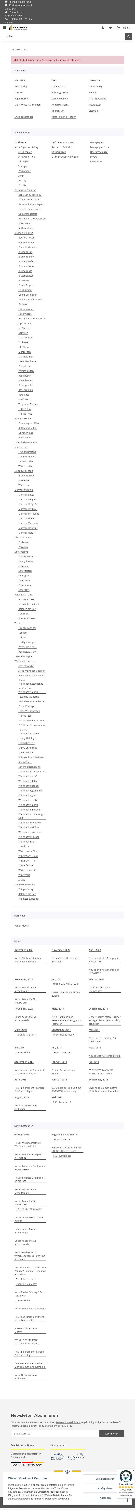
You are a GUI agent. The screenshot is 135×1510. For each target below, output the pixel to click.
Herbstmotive (25, 461)
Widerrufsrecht (60, 104)
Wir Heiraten (25, 485)
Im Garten (23, 328)
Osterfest (23, 566)
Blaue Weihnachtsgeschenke (30, 682)
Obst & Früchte (22, 537)
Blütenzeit (24, 280)
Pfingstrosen (25, 366)
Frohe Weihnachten (29, 710)
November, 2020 (23, 1008)
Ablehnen (105, 1497)
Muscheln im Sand (28, 604)
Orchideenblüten (27, 361)
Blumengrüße (26, 261)
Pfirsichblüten (26, 370)
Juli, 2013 (94, 1061)
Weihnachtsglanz (27, 795)
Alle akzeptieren (105, 1478)
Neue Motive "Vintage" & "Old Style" (102, 1039)
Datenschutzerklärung (68, 1422)
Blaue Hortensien (28, 247)
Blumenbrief (25, 251)
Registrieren (21, 98)
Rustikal (22, 185)
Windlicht (23, 846)
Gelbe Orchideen (27, 294)
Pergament (24, 171)
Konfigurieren (105, 1488)
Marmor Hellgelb (27, 499)
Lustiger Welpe (26, 642)
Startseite (19, 80)
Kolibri (22, 637)
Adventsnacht (26, 666)
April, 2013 (20, 1079)
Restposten (96, 161)
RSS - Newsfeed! (62, 1102)
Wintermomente (27, 870)
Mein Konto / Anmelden (27, 104)
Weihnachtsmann (28, 804)
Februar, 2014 (59, 1061)
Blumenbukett (26, 256)
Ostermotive (21, 551)
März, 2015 (95, 1047)
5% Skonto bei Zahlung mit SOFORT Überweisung (66, 1089)
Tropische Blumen (28, 404)
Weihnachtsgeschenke (30, 790)
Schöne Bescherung (29, 766)
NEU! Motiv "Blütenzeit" (66, 984)
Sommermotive (26, 456)
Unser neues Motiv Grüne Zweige (66, 994)
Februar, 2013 (59, 1079)
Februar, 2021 (96, 979)
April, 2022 (95, 949)
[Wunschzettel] (110, 27)
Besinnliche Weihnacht (31, 675)
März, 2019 (58, 1008)
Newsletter (95, 104)
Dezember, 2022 (23, 949)
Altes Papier (25, 151)
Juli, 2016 (19, 1047)
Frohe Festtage (26, 706)
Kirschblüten (25, 337)
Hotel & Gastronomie (25, 442)
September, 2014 (23, 1061)
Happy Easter (25, 561)
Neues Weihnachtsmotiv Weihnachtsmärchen (27, 960)
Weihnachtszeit (26, 841)
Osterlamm (24, 585)
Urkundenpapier (23, 656)
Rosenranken (25, 389)
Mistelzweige (25, 752)
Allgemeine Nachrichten (65, 1134)
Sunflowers (24, 399)
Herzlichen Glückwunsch (32, 218)
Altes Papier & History (64, 116)
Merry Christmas (27, 747)
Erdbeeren (24, 542)
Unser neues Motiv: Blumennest (99, 989)
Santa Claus (24, 762)
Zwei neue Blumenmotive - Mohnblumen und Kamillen (104, 1089)
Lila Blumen (24, 347)
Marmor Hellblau (27, 508)
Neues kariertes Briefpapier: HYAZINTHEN (104, 960)
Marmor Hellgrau (27, 527)
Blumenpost (25, 270)
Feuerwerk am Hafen (29, 209)
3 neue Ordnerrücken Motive (64, 1071)
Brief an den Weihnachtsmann (28, 690)
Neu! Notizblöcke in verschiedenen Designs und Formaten (67, 1020)
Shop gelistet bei (23, 116)
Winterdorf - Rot (27, 860)
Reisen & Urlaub (23, 594)
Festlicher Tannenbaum (31, 701)
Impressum (58, 110)
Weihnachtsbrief (27, 776)
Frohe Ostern (25, 556)
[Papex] (18, 28)
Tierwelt (18, 623)
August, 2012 (21, 1097)
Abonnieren (111, 1433)
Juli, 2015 (57, 1047)
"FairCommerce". (62, 1052)
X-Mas (21, 879)
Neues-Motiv (23, 1052)
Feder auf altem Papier (31, 204)
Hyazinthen (24, 323)
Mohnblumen (25, 356)
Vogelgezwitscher (28, 651)
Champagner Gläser (29, 199)
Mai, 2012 (57, 1097)
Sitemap (93, 110)
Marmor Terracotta (28, 513)
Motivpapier (97, 142)
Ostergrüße (24, 575)
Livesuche (94, 80)
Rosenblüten (25, 380)
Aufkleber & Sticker (62, 147)
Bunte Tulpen (25, 285)
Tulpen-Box (24, 408)
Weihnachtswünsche (29, 832)
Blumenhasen (26, 266)
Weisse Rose (25, 413)
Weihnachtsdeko (27, 781)
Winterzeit (24, 874)
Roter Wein (24, 223)
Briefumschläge (99, 151)
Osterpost (23, 589)
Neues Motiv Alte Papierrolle (104, 1055)
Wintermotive (25, 466)
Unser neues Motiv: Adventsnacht (25, 1018)
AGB (54, 80)
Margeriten (24, 351)
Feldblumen (25, 289)
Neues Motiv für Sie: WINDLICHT (25, 1001)
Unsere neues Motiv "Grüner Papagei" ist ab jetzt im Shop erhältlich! (105, 1020)
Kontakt (18, 92)
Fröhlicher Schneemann (31, 725)
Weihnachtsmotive (24, 661)
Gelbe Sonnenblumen (30, 299)
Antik (21, 175)
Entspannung (25, 889)
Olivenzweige (25, 432)
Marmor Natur (26, 532)
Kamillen (23, 332)
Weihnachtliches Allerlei (31, 771)
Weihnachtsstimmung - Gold (31, 816)
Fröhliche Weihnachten (31, 720)
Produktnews (21, 1134)
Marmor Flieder (27, 518)
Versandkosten (60, 98)
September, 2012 (98, 1079)
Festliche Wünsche (28, 696)
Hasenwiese (25, 313)
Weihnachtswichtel (28, 827)
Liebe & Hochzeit (23, 470)
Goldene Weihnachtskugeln (28, 731)
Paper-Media (21, 925)
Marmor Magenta (28, 523)
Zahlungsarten (60, 92)
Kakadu (22, 632)
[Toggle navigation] (4, 26)
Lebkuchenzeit (26, 742)
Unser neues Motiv (63, 1034)
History (22, 180)
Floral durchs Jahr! (26, 1034)
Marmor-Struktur (23, 489)
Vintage (22, 166)
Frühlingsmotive (27, 451)
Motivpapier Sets (99, 147)
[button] (103, 27)
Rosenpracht (25, 385)
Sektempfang (25, 228)
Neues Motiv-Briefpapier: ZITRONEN (66, 960)
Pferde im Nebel (27, 646)
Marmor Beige (26, 494)
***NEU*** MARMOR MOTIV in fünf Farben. (101, 1071)
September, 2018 (98, 1008)
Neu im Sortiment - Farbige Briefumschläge (29, 1089)
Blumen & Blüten (23, 232)
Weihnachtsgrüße (28, 800)
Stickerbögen (59, 151)
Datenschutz (59, 86)
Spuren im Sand (27, 618)
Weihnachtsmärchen (29, 809)
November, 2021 (23, 979)
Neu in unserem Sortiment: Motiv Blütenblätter (29, 1071)
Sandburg (23, 613)
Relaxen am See (27, 608)
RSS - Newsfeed (97, 98)
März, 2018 (20, 1029)
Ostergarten (25, 570)
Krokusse (23, 342)
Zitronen (23, 547)
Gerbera (22, 304)
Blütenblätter (25, 275)
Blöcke (93, 156)
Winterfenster (26, 865)
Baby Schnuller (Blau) (30, 194)
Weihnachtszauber (28, 836)
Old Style (23, 161)
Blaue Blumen (26, 242)
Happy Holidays (27, 738)
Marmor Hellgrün (28, 504)
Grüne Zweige (26, 309)
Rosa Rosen (24, 375)
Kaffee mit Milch (27, 428)
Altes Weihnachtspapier (31, 670)
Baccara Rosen (26, 237)
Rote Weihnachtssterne (31, 757)
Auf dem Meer (26, 599)
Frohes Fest (24, 715)
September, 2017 (61, 1029)
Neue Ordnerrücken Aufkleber (25, 1107)
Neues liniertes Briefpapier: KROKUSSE (104, 971)
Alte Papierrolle (26, 156)
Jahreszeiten (21, 447)
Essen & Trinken (23, 418)
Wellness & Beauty (24, 884)
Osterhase (24, 580)
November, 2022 (61, 949)
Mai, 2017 (94, 1029)
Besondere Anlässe (25, 190)
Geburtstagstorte (27, 213)
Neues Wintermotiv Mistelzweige (25, 989)
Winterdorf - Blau (28, 851)
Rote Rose (23, 394)
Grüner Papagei (27, 627)
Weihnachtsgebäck (28, 785)
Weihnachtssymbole (29, 822)
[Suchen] (128, 36)
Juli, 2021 (57, 979)
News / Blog (20, 86)
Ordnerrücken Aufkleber (65, 156)
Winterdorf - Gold (28, 855)
